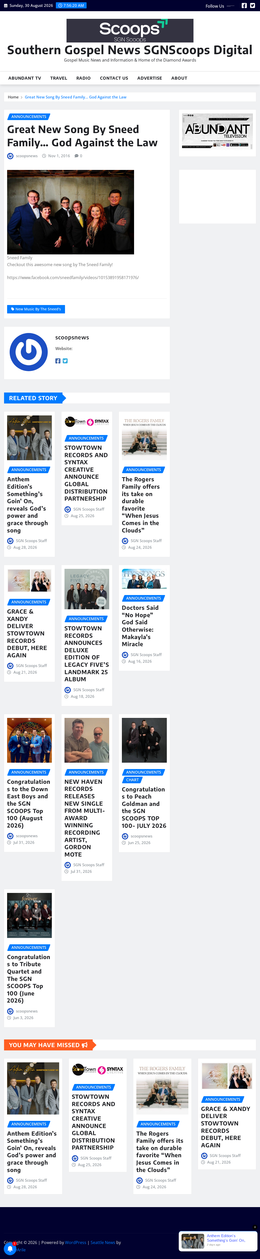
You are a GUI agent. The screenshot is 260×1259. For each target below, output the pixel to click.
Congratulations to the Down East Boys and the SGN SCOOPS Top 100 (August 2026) (28, 803)
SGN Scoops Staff (31, 540)
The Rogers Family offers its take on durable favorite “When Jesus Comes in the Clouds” (141, 504)
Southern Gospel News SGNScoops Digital (130, 49)
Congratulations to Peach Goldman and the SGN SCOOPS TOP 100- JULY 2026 (144, 807)
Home (13, 96)
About (179, 78)
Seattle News (103, 1242)
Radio (83, 78)
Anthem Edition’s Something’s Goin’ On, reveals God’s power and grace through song (27, 504)
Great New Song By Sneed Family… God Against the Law (75, 96)
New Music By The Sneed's (38, 309)
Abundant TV (24, 78)
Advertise (149, 78)
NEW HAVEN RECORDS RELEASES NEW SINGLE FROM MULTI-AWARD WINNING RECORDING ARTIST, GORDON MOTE (84, 818)
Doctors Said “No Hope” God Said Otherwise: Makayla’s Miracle (140, 625)
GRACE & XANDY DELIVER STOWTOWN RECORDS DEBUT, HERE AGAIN (27, 633)
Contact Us (114, 78)
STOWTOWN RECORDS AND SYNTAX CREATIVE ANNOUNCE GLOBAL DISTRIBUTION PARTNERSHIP (86, 473)
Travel (58, 78)
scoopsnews (27, 155)
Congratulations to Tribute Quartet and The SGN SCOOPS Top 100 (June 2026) (28, 978)
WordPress (75, 1242)
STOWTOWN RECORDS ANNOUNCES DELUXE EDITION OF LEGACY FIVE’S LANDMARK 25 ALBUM (86, 654)
